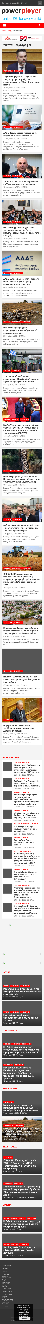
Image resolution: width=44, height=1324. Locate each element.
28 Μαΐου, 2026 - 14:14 (11, 1197)
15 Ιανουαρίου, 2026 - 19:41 (13, 1139)
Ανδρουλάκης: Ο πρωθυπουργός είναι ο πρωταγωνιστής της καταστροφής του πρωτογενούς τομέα (21, 528)
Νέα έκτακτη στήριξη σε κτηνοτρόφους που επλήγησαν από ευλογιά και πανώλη (20, 330)
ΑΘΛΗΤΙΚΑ (6, 1283)
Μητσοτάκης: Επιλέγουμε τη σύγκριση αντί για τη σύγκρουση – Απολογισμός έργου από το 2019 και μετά (27, 768)
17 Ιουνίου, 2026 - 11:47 (11, 997)
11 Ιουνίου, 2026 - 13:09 (11, 1255)
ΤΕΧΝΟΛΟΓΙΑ (10, 1030)
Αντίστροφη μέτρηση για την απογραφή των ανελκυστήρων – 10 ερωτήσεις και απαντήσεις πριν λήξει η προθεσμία (26, 799)
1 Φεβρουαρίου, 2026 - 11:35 (13, 1113)
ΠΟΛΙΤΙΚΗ (7, 176)
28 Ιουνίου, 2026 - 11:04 (22, 807)
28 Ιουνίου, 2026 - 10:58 (22, 820)
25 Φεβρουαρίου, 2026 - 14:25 (14, 88)
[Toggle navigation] (5, 25)
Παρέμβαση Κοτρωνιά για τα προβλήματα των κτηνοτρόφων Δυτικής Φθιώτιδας (18, 728)
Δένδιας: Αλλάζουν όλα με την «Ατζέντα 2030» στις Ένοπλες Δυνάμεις (19, 1250)
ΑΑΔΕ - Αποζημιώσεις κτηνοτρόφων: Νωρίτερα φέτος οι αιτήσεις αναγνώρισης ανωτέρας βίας (21, 281)
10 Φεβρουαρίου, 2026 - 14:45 (14, 238)
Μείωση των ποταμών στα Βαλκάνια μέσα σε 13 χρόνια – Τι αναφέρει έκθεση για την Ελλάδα (20, 1108)
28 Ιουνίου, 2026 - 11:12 (22, 789)
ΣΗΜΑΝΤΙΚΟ (18, 71)
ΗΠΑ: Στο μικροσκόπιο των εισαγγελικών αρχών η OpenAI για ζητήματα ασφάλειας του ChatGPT (21, 1050)
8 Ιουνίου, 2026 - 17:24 (11, 1171)
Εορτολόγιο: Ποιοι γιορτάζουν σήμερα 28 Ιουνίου (24, 842)
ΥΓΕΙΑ (4, 1280)
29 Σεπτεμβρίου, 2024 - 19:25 (13, 685)
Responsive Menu (40, 3)
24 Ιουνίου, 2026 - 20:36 (22, 916)
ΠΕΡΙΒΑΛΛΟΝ (10, 1088)
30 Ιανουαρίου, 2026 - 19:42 (13, 287)
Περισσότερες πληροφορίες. (23, 1315)
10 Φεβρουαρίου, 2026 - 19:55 (14, 187)
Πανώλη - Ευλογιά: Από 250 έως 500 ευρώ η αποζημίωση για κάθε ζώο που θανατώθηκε (21, 679)
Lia (26, 139)
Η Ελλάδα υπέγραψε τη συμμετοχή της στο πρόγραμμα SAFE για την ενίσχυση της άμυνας (21, 1224)
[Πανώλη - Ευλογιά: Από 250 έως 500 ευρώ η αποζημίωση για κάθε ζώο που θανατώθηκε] (22, 661)
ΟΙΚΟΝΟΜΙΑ (8, 127)
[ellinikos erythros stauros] (22, 925)
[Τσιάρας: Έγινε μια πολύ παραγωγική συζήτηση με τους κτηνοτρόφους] (22, 166)
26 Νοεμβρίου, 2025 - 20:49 (13, 336)
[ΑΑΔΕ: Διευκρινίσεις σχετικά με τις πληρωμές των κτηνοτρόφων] (22, 117)
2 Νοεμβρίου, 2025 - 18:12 (12, 534)
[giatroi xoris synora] (22, 37)
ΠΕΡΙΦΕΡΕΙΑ (8, 71)
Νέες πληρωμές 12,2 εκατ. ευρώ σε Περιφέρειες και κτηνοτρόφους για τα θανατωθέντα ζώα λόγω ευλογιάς (21, 479)
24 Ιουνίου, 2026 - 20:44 (22, 882)
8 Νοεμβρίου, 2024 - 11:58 (12, 636)
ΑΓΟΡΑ (6, 972)
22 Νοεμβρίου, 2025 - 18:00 (13, 385)
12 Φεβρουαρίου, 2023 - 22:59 (14, 734)
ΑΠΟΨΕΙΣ (5, 1303)
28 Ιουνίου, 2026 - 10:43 (22, 848)
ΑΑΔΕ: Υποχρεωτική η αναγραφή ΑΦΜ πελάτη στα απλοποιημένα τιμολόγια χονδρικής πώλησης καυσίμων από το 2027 (26, 858)
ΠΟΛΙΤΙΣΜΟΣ (10, 1146)
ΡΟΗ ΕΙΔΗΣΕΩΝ (11, 757)
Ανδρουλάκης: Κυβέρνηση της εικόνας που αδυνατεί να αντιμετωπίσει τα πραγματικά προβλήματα (27, 909)
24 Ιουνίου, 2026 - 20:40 (22, 900)
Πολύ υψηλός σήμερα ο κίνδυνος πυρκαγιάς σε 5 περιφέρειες (25, 828)
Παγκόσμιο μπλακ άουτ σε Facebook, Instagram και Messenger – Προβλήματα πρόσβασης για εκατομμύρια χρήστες (18, 1073)
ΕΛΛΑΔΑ (7, 322)
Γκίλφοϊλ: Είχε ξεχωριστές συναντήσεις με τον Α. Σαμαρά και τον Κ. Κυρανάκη (27, 783)
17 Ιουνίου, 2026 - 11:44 (11, 1023)
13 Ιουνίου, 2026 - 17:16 (11, 1229)
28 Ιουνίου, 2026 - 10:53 (22, 834)
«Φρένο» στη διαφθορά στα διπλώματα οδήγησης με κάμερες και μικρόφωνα (26, 815)
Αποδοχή (25, 1318)
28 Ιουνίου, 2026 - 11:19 (22, 775)
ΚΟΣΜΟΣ (7, 1044)
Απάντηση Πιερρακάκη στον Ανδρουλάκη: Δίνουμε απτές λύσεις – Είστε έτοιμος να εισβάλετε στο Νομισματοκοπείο (27, 892)
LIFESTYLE (6, 1306)
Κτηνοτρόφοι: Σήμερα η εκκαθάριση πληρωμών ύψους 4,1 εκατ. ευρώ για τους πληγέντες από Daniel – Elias (20, 631)
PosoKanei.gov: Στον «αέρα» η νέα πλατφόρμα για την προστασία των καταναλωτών (22, 992)
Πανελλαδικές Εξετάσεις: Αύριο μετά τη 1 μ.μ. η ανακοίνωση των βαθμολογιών (26, 875)
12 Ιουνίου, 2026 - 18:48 (11, 1081)
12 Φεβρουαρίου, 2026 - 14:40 (14, 139)
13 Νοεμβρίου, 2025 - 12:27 (13, 485)
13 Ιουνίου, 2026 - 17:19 (11, 1055)
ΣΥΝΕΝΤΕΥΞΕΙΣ (7, 1300)
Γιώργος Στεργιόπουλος (12, 90)
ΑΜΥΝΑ (7, 1204)
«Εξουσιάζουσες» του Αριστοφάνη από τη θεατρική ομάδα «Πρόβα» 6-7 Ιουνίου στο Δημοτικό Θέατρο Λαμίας (21, 1190)
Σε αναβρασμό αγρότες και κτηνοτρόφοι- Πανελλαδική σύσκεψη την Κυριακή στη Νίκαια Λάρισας (21, 379)
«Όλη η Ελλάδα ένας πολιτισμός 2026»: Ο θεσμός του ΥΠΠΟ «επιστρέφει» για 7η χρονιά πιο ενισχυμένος (20, 1164)
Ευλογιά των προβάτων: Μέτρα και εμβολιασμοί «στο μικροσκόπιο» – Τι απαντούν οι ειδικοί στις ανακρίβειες (21, 1132)
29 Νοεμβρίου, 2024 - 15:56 (13, 588)
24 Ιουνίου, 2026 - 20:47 (22, 866)
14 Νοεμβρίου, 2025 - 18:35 (13, 436)
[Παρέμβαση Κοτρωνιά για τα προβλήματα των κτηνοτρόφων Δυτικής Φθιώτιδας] (22, 710)
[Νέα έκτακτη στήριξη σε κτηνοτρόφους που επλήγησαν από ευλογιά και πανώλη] (22, 312)
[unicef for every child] (22, 17)
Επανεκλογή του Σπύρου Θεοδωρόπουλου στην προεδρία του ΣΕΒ (20, 1018)
